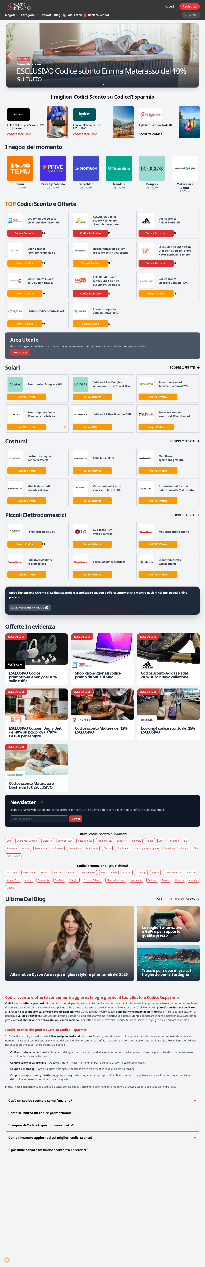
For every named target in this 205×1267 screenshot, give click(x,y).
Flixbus (155, 872)
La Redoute (92, 848)
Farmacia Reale (109, 872)
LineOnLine (75, 848)
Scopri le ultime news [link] (176, 899)
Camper (184, 848)
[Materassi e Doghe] (185, 168)
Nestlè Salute (85, 840)
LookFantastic (65, 840)
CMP (9, 840)
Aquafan (193, 880)
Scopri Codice (24, 263)
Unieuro (179, 880)
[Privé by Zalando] (53, 168)
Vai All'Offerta (27, 397)
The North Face (173, 872)
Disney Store (13, 855)
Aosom (25, 848)
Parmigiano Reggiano (147, 848)
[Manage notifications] (7, 1260)
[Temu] (20, 168)
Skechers (122, 840)
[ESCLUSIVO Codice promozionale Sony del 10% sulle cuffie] (36, 659)
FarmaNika (43, 880)
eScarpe (174, 840)
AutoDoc (190, 872)
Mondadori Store (116, 880)
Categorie (28, 15)
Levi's (162, 840)
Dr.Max (45, 872)
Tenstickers (41, 848)
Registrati (190, 6)
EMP (186, 840)
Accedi (170, 6)
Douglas (73, 880)
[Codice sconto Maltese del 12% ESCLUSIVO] (102, 714)
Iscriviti (76, 818)
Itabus (150, 840)
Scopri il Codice (150, 134)
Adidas (29, 880)
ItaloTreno (12, 872)
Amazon (127, 872)
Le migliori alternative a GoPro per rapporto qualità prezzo (162, 931)
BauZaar (59, 880)
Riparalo (136, 840)
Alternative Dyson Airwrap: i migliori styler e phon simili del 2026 (69, 974)
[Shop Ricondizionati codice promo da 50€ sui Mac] (102, 659)
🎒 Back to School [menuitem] (96, 15)
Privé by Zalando (92, 880)
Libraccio (48, 840)
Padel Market (105, 840)
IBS (196, 848)
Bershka (58, 872)
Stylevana (12, 848)
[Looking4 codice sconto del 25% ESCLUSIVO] (168, 714)
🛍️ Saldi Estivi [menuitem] (72, 15)
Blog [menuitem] (57, 15)
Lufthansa (57, 848)
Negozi (10, 15)
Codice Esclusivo (19, 134)
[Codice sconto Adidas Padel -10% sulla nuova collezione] (168, 659)
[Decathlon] (86, 168)
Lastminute (136, 880)
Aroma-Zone (13, 880)
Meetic (10, 887)
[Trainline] (119, 168)
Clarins (107, 848)
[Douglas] (152, 168)
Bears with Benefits (27, 840)
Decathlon (169, 848)
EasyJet (166, 880)
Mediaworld (29, 872)
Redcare (152, 880)
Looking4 (141, 872)
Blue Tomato (123, 848)
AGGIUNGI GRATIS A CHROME (27, 607)
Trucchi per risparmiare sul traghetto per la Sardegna (166, 972)
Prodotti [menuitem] (46, 15)
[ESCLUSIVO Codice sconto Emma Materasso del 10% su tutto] (102, 55)
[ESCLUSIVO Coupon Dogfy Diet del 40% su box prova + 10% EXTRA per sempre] (36, 714)
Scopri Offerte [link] (182, 367)
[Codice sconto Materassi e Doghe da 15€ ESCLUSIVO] (36, 768)
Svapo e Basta (87, 872)
